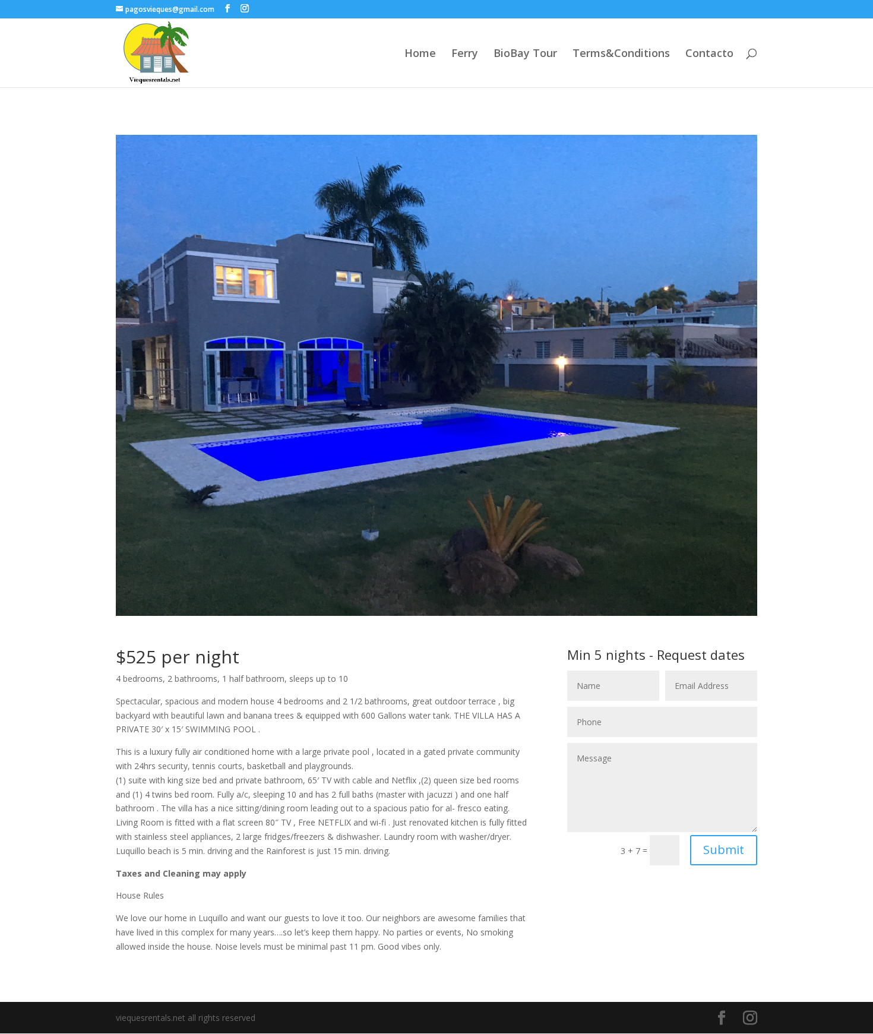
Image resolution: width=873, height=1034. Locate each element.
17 (487, 592)
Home (420, 54)
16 (477, 592)
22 (538, 592)
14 (457, 592)
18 (497, 592)
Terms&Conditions (621, 54)
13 (447, 592)
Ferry (464, 54)
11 (427, 592)
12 (437, 592)
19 (507, 592)
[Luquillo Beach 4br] (436, 615)
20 (517, 592)
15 (467, 592)
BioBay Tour (525, 54)
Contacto (709, 54)
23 (548, 592)
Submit (723, 850)
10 (417, 592)
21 (528, 592)
